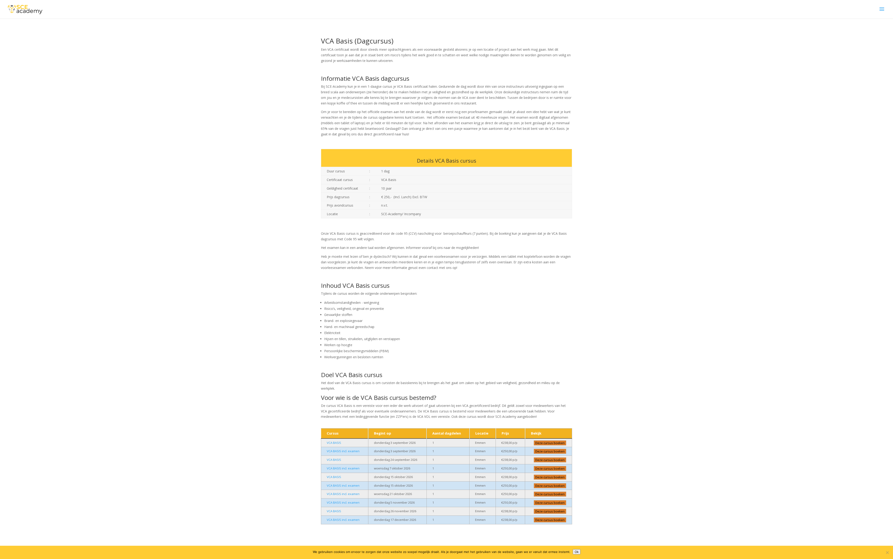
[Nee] (887, 552)
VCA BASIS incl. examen (343, 451)
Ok (577, 552)
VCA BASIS (334, 443)
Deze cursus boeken (550, 443)
